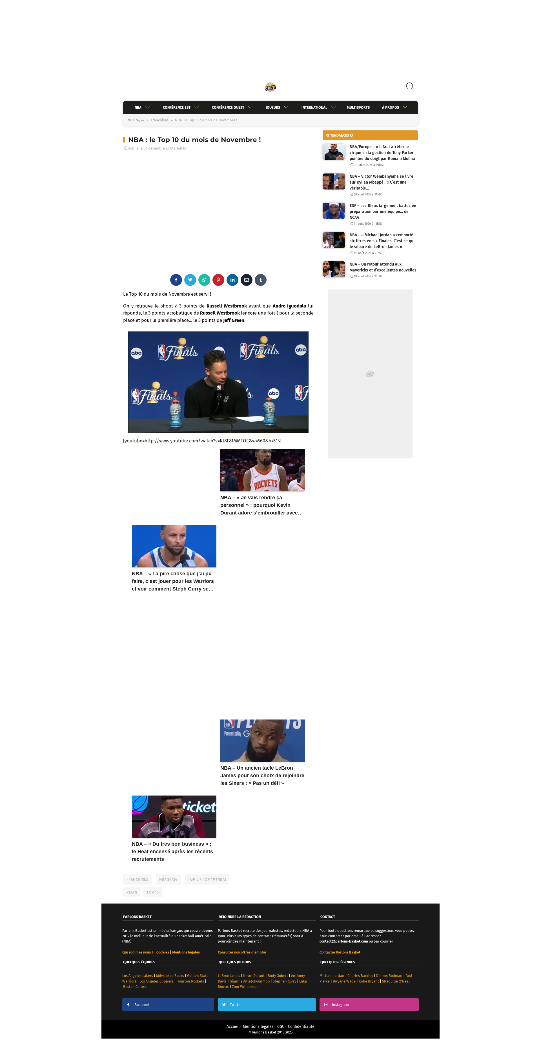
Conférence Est (176, 107)
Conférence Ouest (228, 107)
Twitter (236, 1005)
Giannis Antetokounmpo (250, 981)
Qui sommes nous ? (137, 952)
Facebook (142, 1005)
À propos (390, 107)
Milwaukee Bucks (170, 976)
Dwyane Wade (344, 981)
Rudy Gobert (278, 976)
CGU (281, 1026)
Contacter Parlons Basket (340, 952)
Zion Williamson (245, 986)
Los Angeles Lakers (137, 976)
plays (132, 892)
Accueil (233, 1026)
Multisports (358, 107)
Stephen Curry (284, 981)
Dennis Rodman (389, 976)
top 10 (153, 892)
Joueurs (273, 107)
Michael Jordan (332, 976)
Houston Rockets (190, 981)
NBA (138, 107)
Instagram (340, 1005)
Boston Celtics (135, 986)
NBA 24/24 (136, 120)
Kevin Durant (254, 976)
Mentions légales (258, 1026)
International (314, 107)
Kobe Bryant (369, 981)
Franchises (159, 120)
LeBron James (229, 976)
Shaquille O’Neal (396, 981)
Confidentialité (301, 1026)
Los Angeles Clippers (156, 981)
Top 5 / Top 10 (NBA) (207, 879)
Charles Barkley (360, 976)
